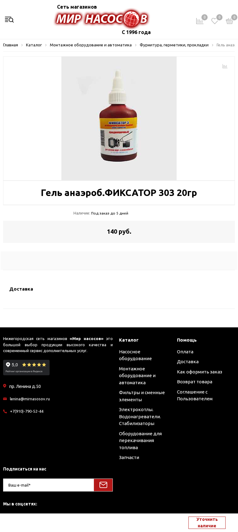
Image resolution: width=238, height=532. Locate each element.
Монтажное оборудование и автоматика (137, 375)
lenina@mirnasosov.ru (30, 399)
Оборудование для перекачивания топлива (140, 440)
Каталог (129, 340)
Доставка (188, 361)
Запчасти (129, 457)
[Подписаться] (103, 485)
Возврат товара (194, 381)
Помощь (187, 340)
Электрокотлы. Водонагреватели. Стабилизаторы (140, 416)
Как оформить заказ (199, 371)
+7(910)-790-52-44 (26, 411)
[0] (229, 22)
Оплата (185, 351)
